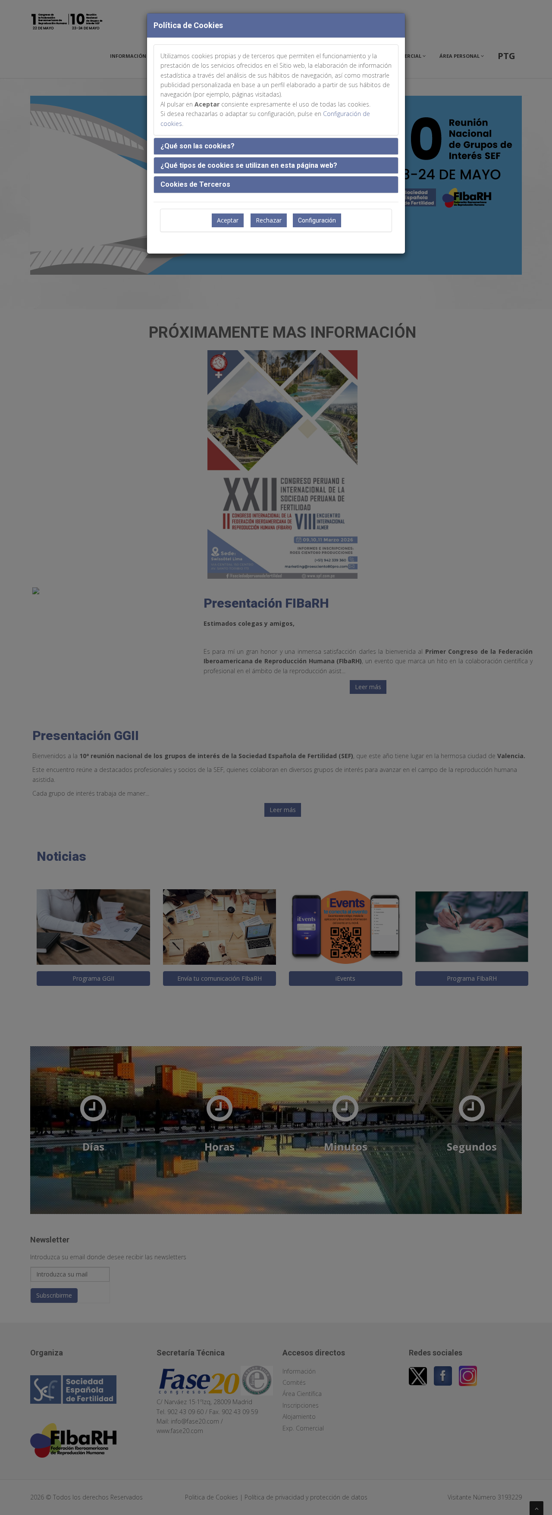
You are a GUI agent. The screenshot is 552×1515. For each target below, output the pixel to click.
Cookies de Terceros (195, 184)
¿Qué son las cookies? (197, 146)
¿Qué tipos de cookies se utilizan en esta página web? (248, 165)
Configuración (317, 220)
